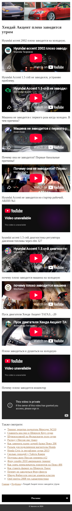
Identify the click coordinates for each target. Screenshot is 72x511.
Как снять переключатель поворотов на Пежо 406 (34, 464)
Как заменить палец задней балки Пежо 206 (31, 443)
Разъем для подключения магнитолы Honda (31, 447)
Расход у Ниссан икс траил (22, 440)
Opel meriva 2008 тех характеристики (28, 478)
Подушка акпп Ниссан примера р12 (27, 457)
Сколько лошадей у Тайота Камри (26, 454)
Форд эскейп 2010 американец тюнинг (29, 461)
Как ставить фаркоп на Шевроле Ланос (29, 468)
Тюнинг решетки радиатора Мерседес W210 (31, 429)
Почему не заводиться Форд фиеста (27, 471)
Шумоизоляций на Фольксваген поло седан (31, 436)
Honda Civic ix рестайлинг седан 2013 (28, 450)
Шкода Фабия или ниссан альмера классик (31, 475)
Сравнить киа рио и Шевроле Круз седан (30, 433)
